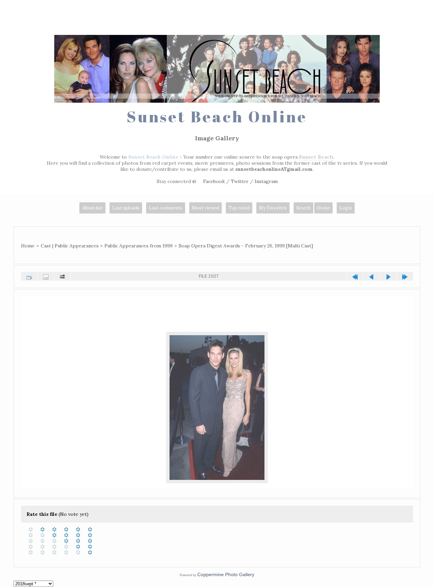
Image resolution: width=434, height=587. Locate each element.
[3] (66, 529)
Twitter (240, 181)
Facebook (214, 181)
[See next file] (388, 276)
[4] (78, 529)
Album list (92, 208)
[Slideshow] (62, 276)
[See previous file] (371, 276)
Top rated (239, 208)
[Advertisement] (217, 18)
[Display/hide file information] (46, 276)
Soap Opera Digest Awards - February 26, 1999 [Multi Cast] (246, 246)
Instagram (266, 181)
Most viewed (205, 208)
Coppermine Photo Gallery (225, 574)
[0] (30, 529)
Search (303, 208)
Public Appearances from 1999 (138, 246)
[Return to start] (355, 276)
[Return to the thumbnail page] (29, 276)
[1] (42, 529)
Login (345, 208)
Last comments (165, 208)
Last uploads (125, 208)
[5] (90, 529)
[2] (54, 529)
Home (323, 208)
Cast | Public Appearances (70, 246)
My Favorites (273, 208)
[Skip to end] (405, 276)
